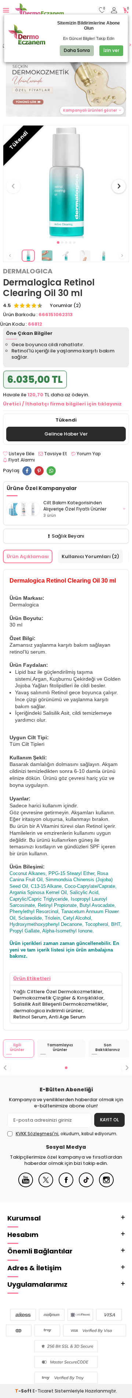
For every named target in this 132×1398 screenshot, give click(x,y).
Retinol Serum (30, 1017)
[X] (45, 1185)
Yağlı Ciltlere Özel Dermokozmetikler (57, 991)
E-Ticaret (43, 1391)
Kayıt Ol (109, 1120)
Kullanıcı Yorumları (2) (90, 556)
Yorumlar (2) (65, 305)
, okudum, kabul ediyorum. (66, 1134)
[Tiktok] (86, 1185)
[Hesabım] (114, 10)
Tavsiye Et (55, 454)
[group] (66, 182)
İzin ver (111, 50)
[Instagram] (106, 1185)
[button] (58, 242)
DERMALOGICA (27, 271)
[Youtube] (25, 1185)
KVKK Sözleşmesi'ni (37, 1133)
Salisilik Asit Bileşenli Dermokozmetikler (60, 1004)
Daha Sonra (77, 50)
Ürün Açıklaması (28, 556)
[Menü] (6, 10)
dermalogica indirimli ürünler (47, 1011)
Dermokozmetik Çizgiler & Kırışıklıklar (58, 998)
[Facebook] (66, 1185)
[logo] (39, 10)
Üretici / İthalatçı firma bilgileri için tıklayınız (62, 403)
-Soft (24, 1391)
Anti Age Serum (67, 1017)
